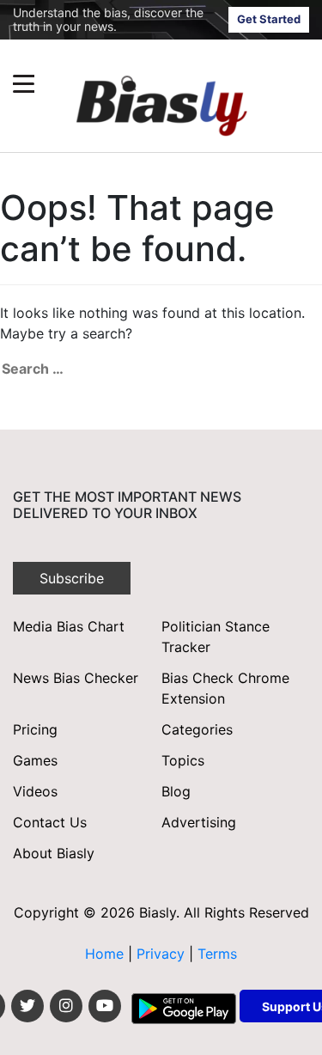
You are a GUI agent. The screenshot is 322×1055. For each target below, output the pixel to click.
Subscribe (71, 578)
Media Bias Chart (69, 626)
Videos (35, 791)
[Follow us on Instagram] (66, 1006)
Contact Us (50, 822)
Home (104, 953)
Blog (176, 791)
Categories (197, 729)
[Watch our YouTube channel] (104, 1006)
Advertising (198, 822)
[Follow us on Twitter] (27, 1006)
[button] (128, 83)
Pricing (35, 729)
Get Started (269, 19)
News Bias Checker (75, 677)
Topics (182, 760)
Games (35, 760)
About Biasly (53, 853)
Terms (217, 953)
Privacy (163, 953)
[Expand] (23, 84)
